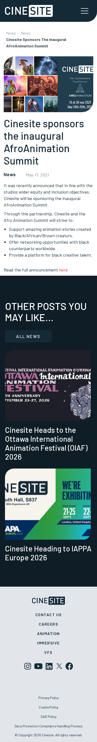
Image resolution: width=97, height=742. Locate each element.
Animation (48, 633)
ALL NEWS (28, 336)
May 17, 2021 (37, 174)
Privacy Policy (48, 698)
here (63, 269)
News (11, 33)
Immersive (48, 643)
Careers (48, 624)
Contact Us (48, 614)
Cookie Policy (48, 707)
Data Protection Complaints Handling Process (49, 726)
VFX (48, 652)
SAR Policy (48, 716)
